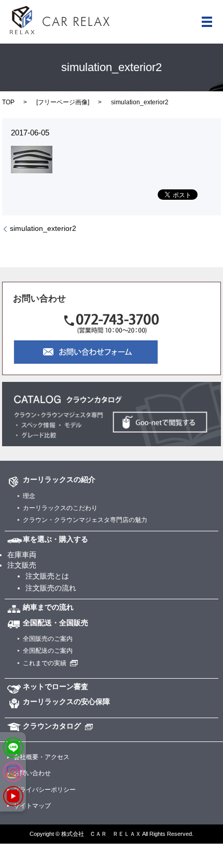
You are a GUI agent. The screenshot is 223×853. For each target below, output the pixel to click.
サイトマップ (32, 805)
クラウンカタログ (52, 726)
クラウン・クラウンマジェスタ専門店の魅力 (85, 520)
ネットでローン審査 (55, 686)
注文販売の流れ (50, 588)
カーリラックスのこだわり (60, 508)
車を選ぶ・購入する (55, 539)
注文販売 (21, 565)
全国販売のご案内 (48, 638)
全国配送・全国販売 (55, 622)
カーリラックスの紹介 (59, 479)
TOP (8, 102)
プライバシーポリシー (44, 789)
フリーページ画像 (63, 102)
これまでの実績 (44, 663)
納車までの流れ (48, 607)
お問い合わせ (32, 773)
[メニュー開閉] (207, 22)
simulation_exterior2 (43, 228)
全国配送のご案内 (48, 650)
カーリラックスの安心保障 (66, 701)
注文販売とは (47, 576)
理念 (29, 496)
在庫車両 (21, 555)
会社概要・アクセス (41, 757)
